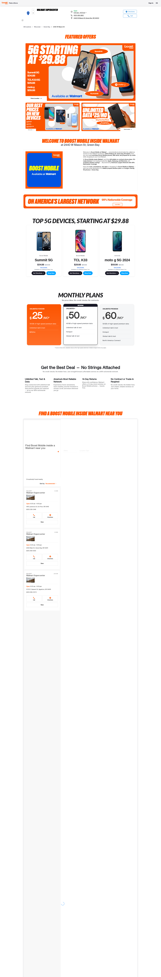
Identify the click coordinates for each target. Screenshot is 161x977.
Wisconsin (37, 27)
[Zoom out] (33, 13)
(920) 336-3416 (31, 509)
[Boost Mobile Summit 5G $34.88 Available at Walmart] (44, 241)
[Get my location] (58, 451)
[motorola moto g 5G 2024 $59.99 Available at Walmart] (117, 241)
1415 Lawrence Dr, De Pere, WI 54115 (37, 506)
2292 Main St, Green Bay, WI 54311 (37, 548)
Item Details (43, 267)
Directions (130, 12)
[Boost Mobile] (5, 3)
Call (130, 16)
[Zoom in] (33, 10)
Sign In (151, 3)
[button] (51, 483)
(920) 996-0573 (31, 592)
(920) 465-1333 (31, 551)
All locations (27, 27)
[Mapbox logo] (22, 20)
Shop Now (51, 273)
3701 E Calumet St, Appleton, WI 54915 (38, 589)
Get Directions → (38, 273)
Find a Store (13, 3)
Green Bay (47, 27)
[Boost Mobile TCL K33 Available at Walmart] (80, 241)
